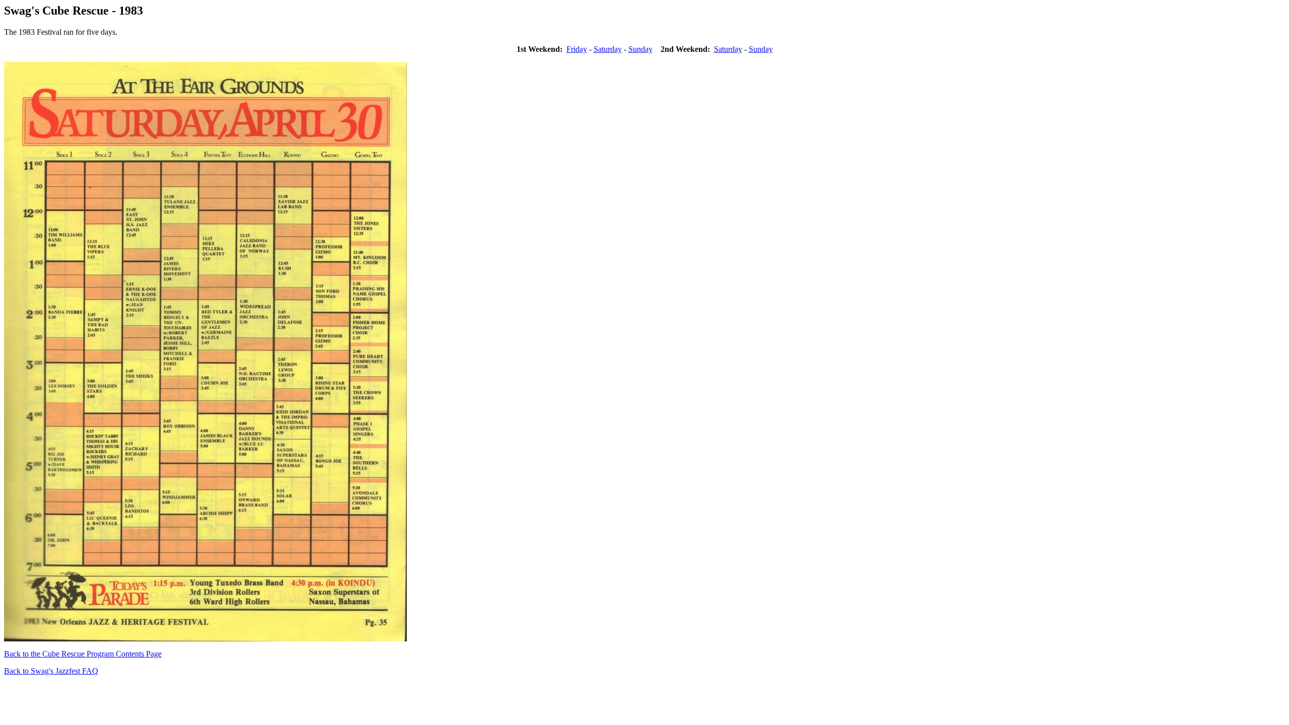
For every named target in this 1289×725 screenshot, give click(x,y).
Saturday (608, 49)
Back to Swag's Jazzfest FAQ (51, 671)
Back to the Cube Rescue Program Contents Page (83, 653)
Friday (576, 49)
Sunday (640, 49)
